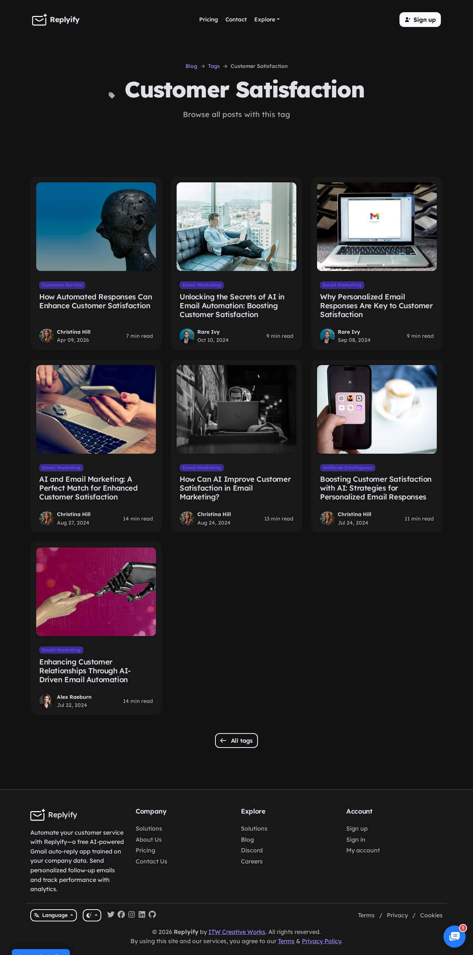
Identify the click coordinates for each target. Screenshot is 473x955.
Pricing (145, 850)
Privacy (397, 915)
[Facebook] (121, 915)
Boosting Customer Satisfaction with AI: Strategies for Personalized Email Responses (376, 487)
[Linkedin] (142, 915)
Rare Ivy (208, 332)
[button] (420, 19)
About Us (149, 839)
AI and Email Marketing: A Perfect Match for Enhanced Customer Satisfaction (88, 487)
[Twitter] (111, 915)
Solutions (149, 828)
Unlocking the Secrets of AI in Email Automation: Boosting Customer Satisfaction (232, 305)
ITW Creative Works (236, 931)
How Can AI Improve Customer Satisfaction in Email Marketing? (235, 487)
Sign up (357, 828)
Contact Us (151, 861)
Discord (252, 850)
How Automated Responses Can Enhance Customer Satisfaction (95, 301)
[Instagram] (131, 915)
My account (363, 850)
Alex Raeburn (74, 697)
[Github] (152, 915)
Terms (366, 915)
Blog (191, 66)
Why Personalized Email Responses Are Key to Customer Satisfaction (376, 305)
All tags (241, 740)
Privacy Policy (321, 941)
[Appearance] (92, 915)
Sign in (355, 839)
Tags (214, 66)
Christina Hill (74, 332)
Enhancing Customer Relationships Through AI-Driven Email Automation (85, 670)
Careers (252, 861)
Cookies (431, 915)
